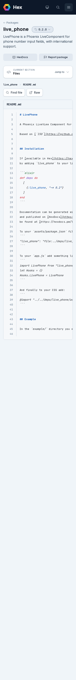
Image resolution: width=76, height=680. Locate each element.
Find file (16, 92)
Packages (12, 22)
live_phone (16, 29)
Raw (37, 92)
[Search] (58, 7)
